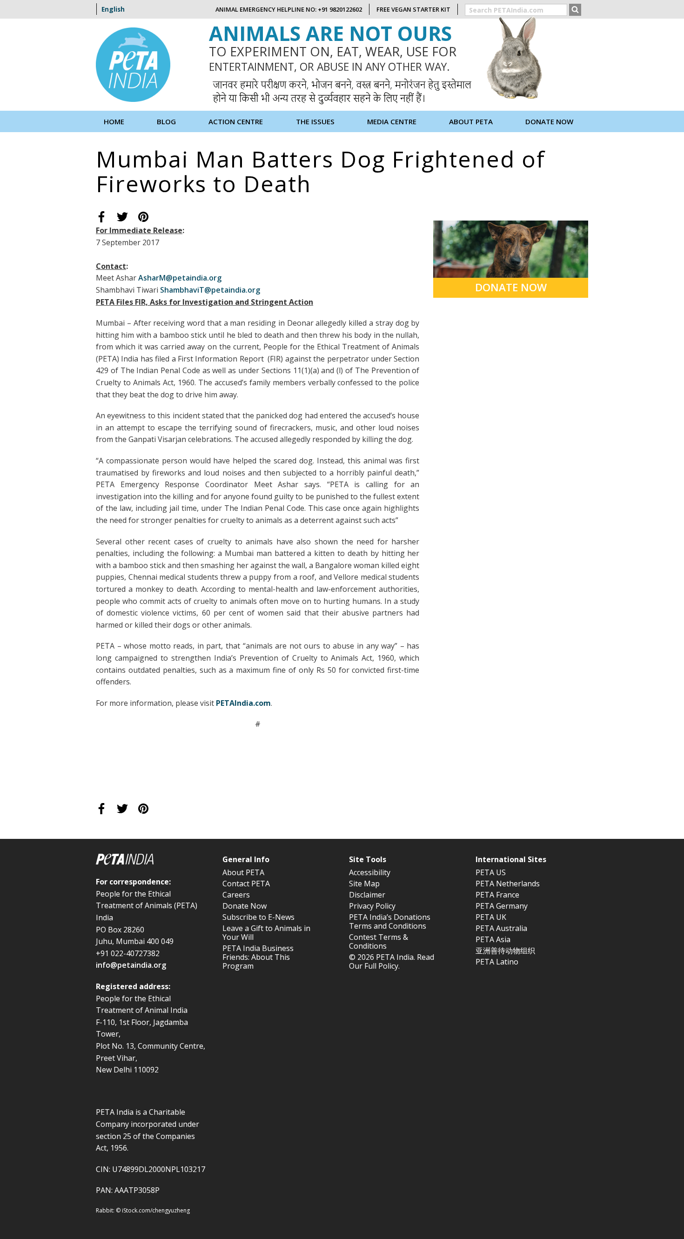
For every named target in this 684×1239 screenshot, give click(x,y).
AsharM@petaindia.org (179, 278)
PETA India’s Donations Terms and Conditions (389, 921)
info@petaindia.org (131, 965)
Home (114, 121)
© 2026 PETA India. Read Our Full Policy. (391, 961)
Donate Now (549, 121)
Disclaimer (367, 895)
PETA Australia (501, 928)
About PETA (243, 872)
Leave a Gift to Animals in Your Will (266, 932)
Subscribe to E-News (258, 917)
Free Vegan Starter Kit (413, 9)
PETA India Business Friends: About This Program (258, 957)
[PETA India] (133, 64)
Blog (166, 121)
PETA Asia (493, 939)
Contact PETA (246, 883)
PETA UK (491, 917)
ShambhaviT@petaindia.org (210, 290)
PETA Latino (497, 962)
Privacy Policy (372, 906)
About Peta (471, 121)
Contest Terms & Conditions (378, 941)
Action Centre (235, 121)
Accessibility (369, 872)
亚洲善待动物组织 (505, 950)
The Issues (315, 121)
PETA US (491, 872)
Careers (236, 895)
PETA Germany (502, 906)
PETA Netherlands (508, 883)
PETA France (497, 895)
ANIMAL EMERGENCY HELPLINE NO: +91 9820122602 (288, 9)
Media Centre (391, 121)
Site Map (364, 883)
